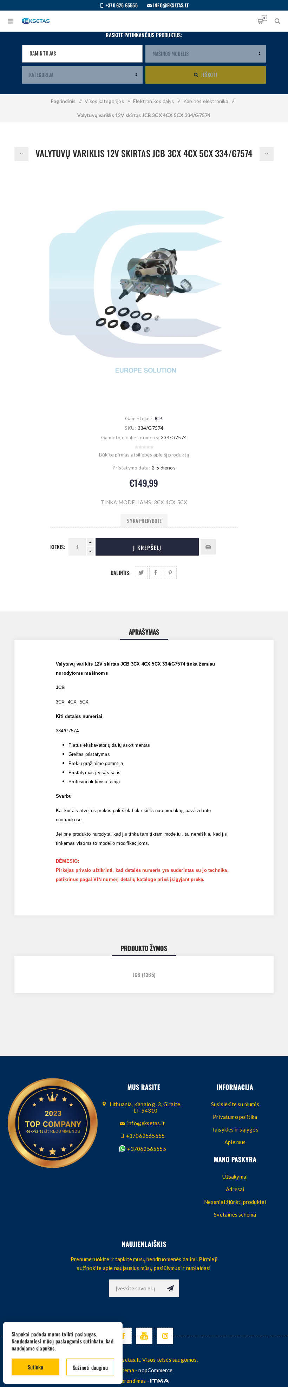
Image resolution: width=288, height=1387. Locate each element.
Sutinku (35, 1367)
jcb (136, 974)
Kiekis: (57, 547)
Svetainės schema (235, 1214)
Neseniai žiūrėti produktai (235, 1202)
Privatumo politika (235, 1117)
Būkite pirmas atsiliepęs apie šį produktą (144, 455)
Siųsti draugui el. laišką (208, 547)
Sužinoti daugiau (90, 1367)
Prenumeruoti (170, 1288)
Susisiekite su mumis (235, 1104)
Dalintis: (121, 572)
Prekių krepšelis (264, 17)
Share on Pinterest (170, 572)
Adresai (235, 1189)
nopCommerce (155, 1370)
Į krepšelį (147, 547)
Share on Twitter (141, 572)
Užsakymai (235, 1176)
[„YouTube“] (144, 1336)
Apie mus (235, 1142)
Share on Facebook (155, 572)
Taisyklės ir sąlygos (235, 1129)
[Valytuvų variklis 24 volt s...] (267, 154)
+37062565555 (146, 1149)
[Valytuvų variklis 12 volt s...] (21, 154)
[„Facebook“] (123, 1336)
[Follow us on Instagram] (165, 1336)
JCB (158, 418)
